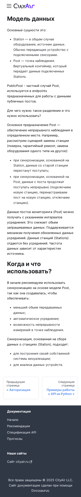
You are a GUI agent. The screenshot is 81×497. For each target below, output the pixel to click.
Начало (12, 420)
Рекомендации (18, 426)
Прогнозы (14, 439)
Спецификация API (21, 432)
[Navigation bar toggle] (9, 6)
